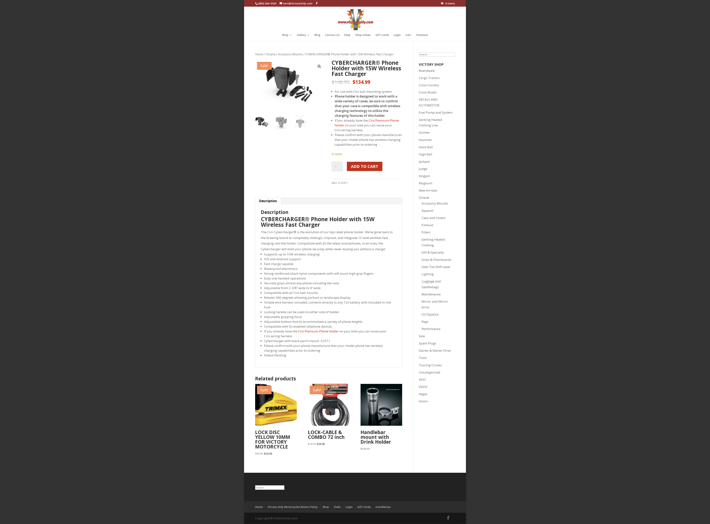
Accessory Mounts (290, 54)
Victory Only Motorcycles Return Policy (293, 507)
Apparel (427, 210)
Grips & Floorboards (436, 259)
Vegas (423, 394)
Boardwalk (427, 70)
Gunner (424, 132)
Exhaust (427, 225)
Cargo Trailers (429, 78)
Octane (270, 54)
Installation (383, 507)
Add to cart (364, 166)
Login (397, 35)
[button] (319, 66)
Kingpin (424, 176)
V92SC (423, 387)
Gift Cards (382, 35)
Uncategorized (429, 372)
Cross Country (429, 85)
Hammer (425, 140)
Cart (408, 35)
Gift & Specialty (433, 252)
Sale (422, 336)
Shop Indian (363, 35)
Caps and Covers (434, 218)
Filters (426, 232)
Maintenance (431, 294)
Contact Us (332, 35)
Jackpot (424, 161)
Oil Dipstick (430, 314)
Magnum (425, 183)
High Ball (425, 154)
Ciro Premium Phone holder (318, 331)
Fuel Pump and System (435, 112)
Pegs (425, 321)
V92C (422, 379)
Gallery (301, 35)
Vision (423, 401)
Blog (317, 35)
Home (259, 54)
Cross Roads (428, 92)
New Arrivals (428, 190)
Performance (431, 329)
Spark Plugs (427, 343)
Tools (423, 358)
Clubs (337, 507)
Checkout (422, 35)
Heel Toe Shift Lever (436, 267)
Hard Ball (426, 147)
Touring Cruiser (430, 365)
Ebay (347, 35)
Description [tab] (268, 201)
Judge (423, 169)
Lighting (428, 274)
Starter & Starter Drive (435, 350)
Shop (285, 35)
